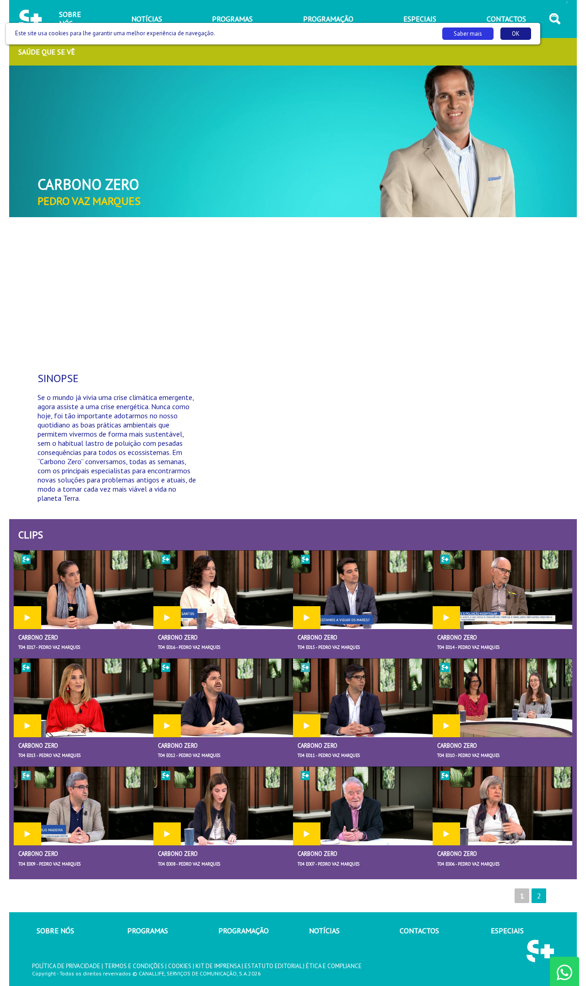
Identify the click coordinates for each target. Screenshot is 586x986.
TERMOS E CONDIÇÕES (134, 966)
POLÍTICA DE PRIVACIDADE (66, 966)
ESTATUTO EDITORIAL (273, 966)
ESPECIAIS (507, 930)
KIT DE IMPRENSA (217, 966)
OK (516, 34)
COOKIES (179, 966)
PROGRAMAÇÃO (243, 930)
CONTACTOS (419, 930)
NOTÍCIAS (324, 930)
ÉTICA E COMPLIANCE (334, 966)
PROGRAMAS (147, 930)
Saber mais (468, 34)
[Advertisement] (293, 290)
